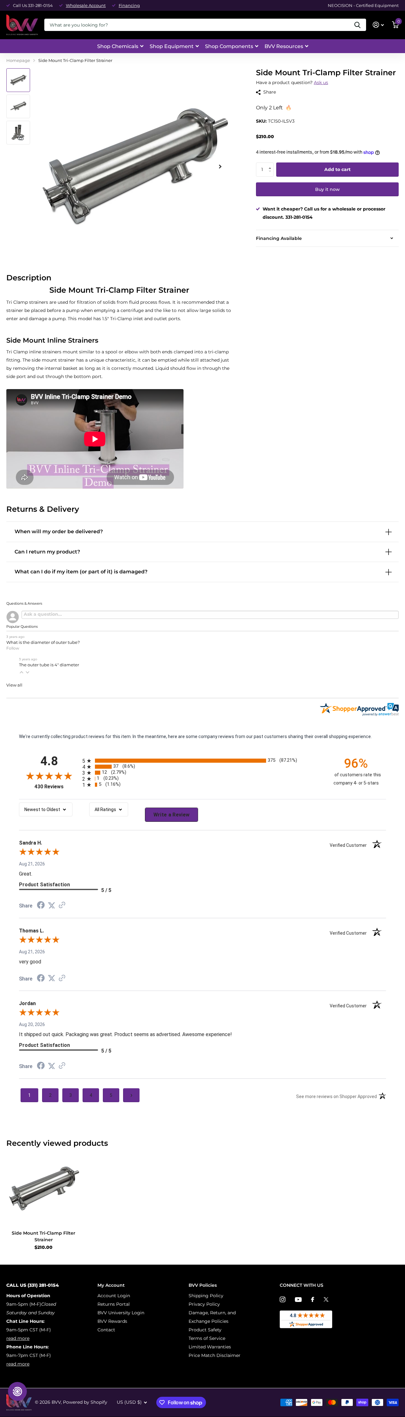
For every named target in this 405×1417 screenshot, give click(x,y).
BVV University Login (120, 1313)
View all (14, 685)
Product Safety (205, 1330)
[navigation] (18, 80)
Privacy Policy (204, 1304)
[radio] (202, 761)
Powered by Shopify (85, 1402)
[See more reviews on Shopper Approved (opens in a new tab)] (62, 905)
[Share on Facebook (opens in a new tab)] (41, 905)
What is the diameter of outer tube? (43, 642)
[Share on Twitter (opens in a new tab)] (51, 905)
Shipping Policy (206, 1295)
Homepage (18, 60)
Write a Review (171, 815)
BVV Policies (203, 1285)
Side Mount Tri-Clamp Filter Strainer (43, 1236)
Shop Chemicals (117, 46)
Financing (129, 5)
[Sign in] (378, 25)
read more (17, 1338)
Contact (106, 1330)
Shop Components (229, 46)
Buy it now (327, 189)
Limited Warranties (210, 1347)
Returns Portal (113, 1304)
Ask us (321, 82)
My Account (111, 1285)
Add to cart (337, 169)
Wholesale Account (86, 5)
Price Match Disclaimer (214, 1355)
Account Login (113, 1295)
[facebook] (312, 1299)
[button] (271, 164)
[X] (326, 1299)
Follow (12, 648)
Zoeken (357, 25)
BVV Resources (284, 46)
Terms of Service (207, 1338)
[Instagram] (282, 1299)
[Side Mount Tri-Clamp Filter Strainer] (43, 1188)
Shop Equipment (172, 46)
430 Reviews (56, 787)
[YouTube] (298, 1299)
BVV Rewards (112, 1321)
